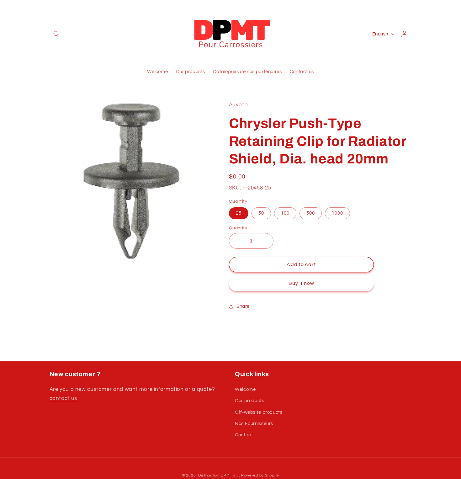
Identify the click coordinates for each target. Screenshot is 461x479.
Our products (249, 400)
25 (238, 213)
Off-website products (259, 412)
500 (310, 213)
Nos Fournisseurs (254, 423)
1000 (337, 213)
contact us (63, 398)
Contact (244, 435)
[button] (57, 34)
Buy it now (302, 283)
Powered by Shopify (260, 475)
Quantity (238, 228)
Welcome (245, 389)
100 (285, 213)
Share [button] (243, 306)
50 (261, 213)
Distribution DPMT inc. (219, 475)
